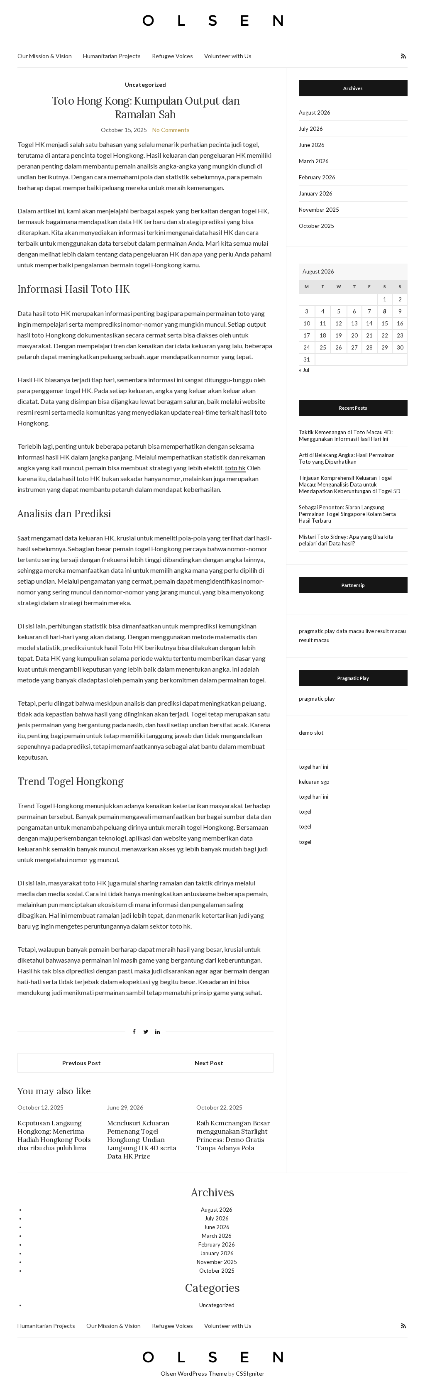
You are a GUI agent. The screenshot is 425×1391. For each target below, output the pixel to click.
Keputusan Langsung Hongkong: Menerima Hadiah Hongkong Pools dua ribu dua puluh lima (54, 1135)
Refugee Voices (172, 55)
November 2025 (319, 209)
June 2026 (312, 145)
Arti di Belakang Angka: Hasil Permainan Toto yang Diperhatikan (347, 458)
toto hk (235, 468)
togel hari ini (313, 766)
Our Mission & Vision (44, 55)
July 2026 (311, 128)
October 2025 (316, 225)
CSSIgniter (250, 1373)
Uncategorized (145, 84)
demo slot (311, 732)
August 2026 (314, 112)
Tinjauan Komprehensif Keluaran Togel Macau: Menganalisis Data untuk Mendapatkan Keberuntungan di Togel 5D (350, 484)
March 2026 (314, 161)
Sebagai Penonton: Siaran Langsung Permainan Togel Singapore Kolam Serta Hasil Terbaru (347, 514)
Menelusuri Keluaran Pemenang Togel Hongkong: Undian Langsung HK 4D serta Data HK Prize (141, 1139)
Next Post (209, 1062)
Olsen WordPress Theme (194, 1373)
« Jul (304, 370)
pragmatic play (317, 631)
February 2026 (317, 177)
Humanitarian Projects (112, 55)
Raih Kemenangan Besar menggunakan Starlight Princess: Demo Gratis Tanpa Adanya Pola (233, 1135)
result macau (314, 640)
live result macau (386, 631)
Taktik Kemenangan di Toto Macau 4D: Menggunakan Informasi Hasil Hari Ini (346, 435)
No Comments (171, 129)
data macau (350, 631)
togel (305, 811)
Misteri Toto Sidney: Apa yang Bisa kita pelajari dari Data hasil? (346, 540)
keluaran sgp (314, 781)
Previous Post (81, 1062)
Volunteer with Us (228, 55)
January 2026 (315, 193)
